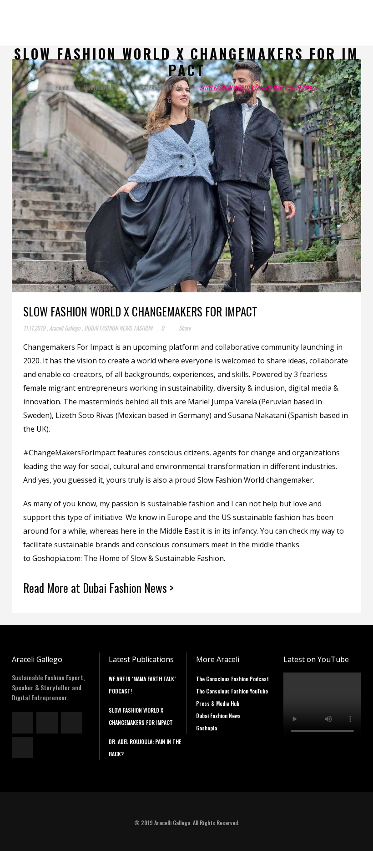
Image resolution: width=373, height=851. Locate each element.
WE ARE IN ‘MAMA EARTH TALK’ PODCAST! (142, 685)
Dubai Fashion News (218, 715)
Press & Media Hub (217, 703)
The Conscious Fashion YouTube (232, 691)
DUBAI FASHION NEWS (158, 87)
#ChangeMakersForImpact (69, 453)
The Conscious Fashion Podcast (232, 679)
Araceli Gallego (65, 327)
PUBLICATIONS (100, 87)
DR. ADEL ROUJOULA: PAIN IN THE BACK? (145, 748)
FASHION (143, 327)
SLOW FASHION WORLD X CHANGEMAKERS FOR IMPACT (141, 716)
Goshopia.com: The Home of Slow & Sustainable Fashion (128, 558)
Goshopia (206, 728)
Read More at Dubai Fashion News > (98, 587)
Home (61, 87)
